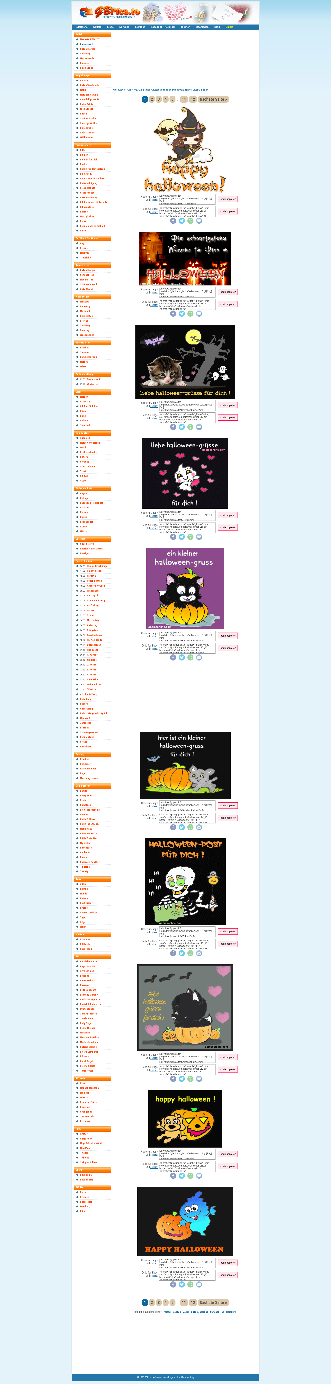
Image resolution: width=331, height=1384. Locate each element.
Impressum (160, 1377)
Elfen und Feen (88, 768)
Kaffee (84, 211)
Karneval (92, 575)
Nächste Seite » (213, 99)
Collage (84, 498)
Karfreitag (92, 605)
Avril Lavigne (87, 971)
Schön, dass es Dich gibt (93, 226)
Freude (84, 248)
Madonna (85, 1032)
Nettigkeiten (87, 216)
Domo (83, 1083)
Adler (83, 884)
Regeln (171, 1377)
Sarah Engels (87, 1061)
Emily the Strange (90, 823)
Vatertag (92, 625)
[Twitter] (182, 223)
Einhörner (85, 764)
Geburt (84, 703)
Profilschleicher (89, 452)
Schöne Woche (88, 118)
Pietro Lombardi (89, 1051)
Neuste (97, 26)
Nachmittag (86, 279)
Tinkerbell (85, 866)
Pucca (83, 857)
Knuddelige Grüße (89, 99)
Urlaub (83, 741)
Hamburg (85, 1206)
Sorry (83, 230)
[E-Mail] (199, 223)
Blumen (185, 26)
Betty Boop (86, 795)
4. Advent (92, 674)
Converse (85, 939)
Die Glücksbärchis (90, 809)
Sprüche (124, 26)
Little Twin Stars (89, 838)
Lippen (83, 517)
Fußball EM (86, 1174)
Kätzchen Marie (88, 833)
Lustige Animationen (91, 548)
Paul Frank (86, 948)
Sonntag (84, 330)
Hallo (83, 89)
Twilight (84, 1157)
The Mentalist (88, 1116)
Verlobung (85, 746)
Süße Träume (87, 132)
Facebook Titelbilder (163, 26)
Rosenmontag (94, 580)
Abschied (85, 438)
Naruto (84, 1097)
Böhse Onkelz (87, 980)
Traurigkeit (86, 257)
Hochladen (202, 26)
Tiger (83, 917)
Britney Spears (88, 989)
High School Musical (91, 1143)
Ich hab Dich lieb (89, 406)
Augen (83, 493)
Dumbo (84, 814)
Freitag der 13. (95, 639)
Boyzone (84, 985)
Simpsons (85, 1107)
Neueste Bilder (88, 39)
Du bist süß (86, 173)
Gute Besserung (88, 197)
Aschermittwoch (96, 585)
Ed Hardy (85, 944)
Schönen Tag (87, 274)
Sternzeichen (87, 466)
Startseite (82, 26)
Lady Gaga (85, 1023)
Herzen (84, 396)
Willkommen (86, 137)
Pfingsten (92, 630)
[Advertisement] (94, 1273)
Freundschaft (87, 187)
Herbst (84, 361)
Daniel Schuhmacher (91, 1004)
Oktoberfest (94, 644)
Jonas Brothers (88, 1013)
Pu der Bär (85, 852)
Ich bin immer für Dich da (93, 202)
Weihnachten (94, 684)
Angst (83, 243)
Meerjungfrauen (89, 778)
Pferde (84, 907)
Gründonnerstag (96, 600)
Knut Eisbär (86, 903)
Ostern (90, 610)
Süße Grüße (86, 128)
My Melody (86, 843)
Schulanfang (87, 737)
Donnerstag (86, 316)
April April (92, 595)
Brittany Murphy (89, 994)
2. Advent (92, 664)
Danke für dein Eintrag (92, 169)
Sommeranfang (88, 357)
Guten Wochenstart (91, 85)
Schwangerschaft (89, 732)
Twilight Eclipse (88, 1162)
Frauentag (92, 590)
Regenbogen (86, 521)
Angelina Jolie (88, 966)
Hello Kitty (86, 828)
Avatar (84, 1133)
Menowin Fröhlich (89, 1037)
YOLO (83, 480)
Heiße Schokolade (90, 442)
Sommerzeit (86, 44)
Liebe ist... (86, 420)
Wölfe (83, 926)
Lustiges (140, 26)
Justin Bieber (87, 1018)
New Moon (85, 1148)
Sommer (84, 63)
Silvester (92, 689)
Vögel (83, 922)
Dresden (84, 1197)
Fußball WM (86, 1179)
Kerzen (84, 512)
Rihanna (84, 1056)
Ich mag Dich (87, 207)
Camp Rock (86, 1138)
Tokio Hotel (86, 1070)
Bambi (83, 790)
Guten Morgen (88, 48)
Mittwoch (85, 311)
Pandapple (86, 847)
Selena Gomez (88, 1065)
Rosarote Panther (90, 862)
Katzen (84, 898)
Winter (83, 366)
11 (184, 99)
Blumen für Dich (88, 159)
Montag (84, 301)
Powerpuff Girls (88, 1102)
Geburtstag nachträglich (93, 713)
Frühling (84, 347)
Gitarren (84, 507)
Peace (83, 113)
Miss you (84, 252)
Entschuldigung (88, 183)
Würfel (84, 531)
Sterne (84, 526)
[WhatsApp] (190, 223)
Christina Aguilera (90, 999)
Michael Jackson (89, 1042)
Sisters (84, 456)
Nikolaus (92, 659)
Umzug (84, 475)
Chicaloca (85, 805)
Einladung (85, 699)
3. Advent (92, 669)
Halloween (92, 649)
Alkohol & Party (88, 694)
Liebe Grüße (86, 67)
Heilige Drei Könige (97, 566)
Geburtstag (86, 708)
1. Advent (92, 654)
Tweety (84, 871)
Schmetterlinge (88, 912)
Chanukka (92, 679)
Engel (83, 773)
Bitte (83, 150)
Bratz (83, 800)
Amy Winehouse (88, 961)
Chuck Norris (87, 543)
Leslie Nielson (87, 1028)
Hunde (83, 893)
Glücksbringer (87, 192)
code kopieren (228, 199)
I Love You (85, 401)
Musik (83, 447)
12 (193, 99)
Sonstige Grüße (88, 123)
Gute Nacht (86, 289)
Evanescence (87, 1008)
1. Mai (90, 615)
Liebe (110, 26)
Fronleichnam (94, 635)
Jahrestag (85, 722)
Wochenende (87, 58)
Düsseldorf (86, 1201)
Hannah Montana (89, 1087)
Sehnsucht (86, 425)
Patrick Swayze (88, 1047)
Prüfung (84, 727)
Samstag (85, 53)
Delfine (84, 888)
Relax (83, 221)
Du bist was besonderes (93, 178)
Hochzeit (85, 718)
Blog (217, 26)
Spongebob (86, 1111)
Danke (83, 164)
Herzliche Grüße (89, 94)
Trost (83, 471)
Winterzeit (93, 384)
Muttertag (93, 620)
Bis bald (84, 80)
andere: (154, 199)
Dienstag (85, 306)
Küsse (83, 411)
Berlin (83, 1192)
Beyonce (84, 975)
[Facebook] (173, 223)
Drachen (84, 759)
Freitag (84, 320)
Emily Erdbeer (87, 819)
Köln (82, 1211)
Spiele (229, 26)
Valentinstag (94, 570)
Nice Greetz (86, 108)
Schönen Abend (88, 284)
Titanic (84, 1152)
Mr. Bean (84, 1092)
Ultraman (85, 1121)
